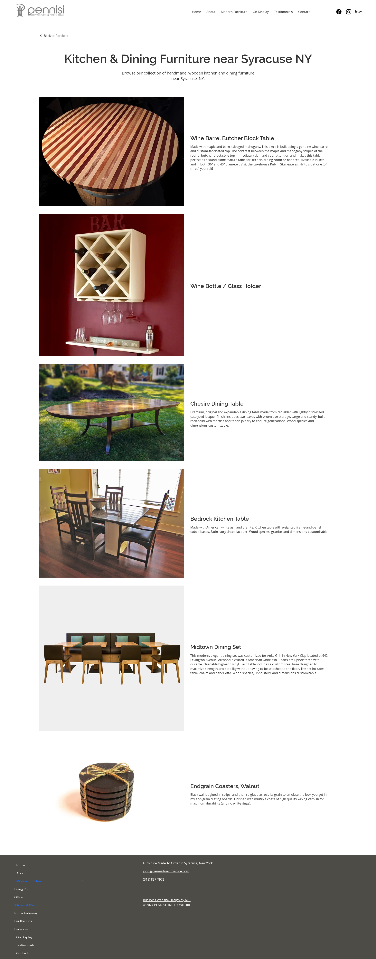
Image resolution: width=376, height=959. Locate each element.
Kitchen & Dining (26, 905)
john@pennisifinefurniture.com (166, 871)
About (21, 873)
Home (20, 865)
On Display (24, 937)
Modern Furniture (29, 881)
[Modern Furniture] (82, 881)
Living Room (23, 889)
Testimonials (25, 945)
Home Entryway (26, 913)
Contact (22, 953)
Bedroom (21, 929)
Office (18, 897)
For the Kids (23, 921)
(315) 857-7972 (153, 879)
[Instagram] (348, 11)
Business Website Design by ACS (167, 900)
